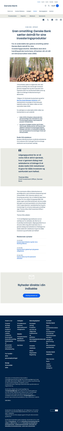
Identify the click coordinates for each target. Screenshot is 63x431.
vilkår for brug (13, 423)
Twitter (48, 364)
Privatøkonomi (21, 323)
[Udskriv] (61, 20)
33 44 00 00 (49, 333)
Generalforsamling (10, 339)
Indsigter (20, 321)
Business (20, 325)
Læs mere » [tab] (8, 400)
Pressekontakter (22, 337)
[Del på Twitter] (48, 20)
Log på (53, 5)
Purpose (7, 323)
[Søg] (49, 6)
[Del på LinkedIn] (52, 20)
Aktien (31, 351)
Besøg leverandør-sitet (9, 365)
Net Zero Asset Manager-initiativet (27, 100)
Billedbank (20, 338)
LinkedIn (48, 366)
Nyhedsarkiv (21, 340)
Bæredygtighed (34, 321)
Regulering (32, 354)
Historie (7, 327)
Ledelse (7, 333)
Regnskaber (33, 353)
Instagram (49, 368)
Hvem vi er (8, 321)
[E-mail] (56, 20)
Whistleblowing (9, 349)
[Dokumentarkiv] (45, 6)
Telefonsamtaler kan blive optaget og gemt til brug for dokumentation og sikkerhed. (51, 341)
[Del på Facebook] (43, 20)
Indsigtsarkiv (21, 329)
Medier (19, 334)
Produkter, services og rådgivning (32, 329)
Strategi (7, 325)
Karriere (20, 345)
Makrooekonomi (22, 327)
